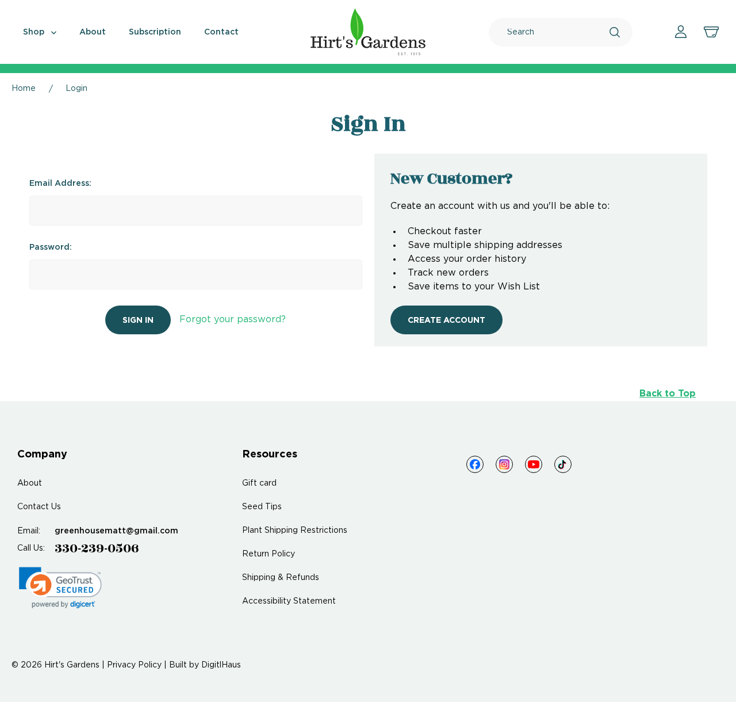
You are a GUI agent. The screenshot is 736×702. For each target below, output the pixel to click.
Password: (50, 247)
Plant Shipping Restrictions (294, 530)
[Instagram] (504, 464)
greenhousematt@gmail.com (116, 531)
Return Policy (268, 554)
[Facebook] (475, 464)
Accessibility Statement (289, 601)
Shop (35, 32)
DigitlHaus (221, 665)
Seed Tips (262, 506)
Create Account (446, 320)
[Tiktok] (563, 464)
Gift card (259, 483)
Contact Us (39, 506)
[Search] (615, 32)
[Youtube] (533, 464)
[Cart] (711, 32)
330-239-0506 (97, 548)
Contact (221, 32)
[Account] (681, 32)
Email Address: (60, 183)
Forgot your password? (232, 319)
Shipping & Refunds (280, 577)
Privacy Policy (134, 665)
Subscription (155, 32)
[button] (60, 587)
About (92, 32)
